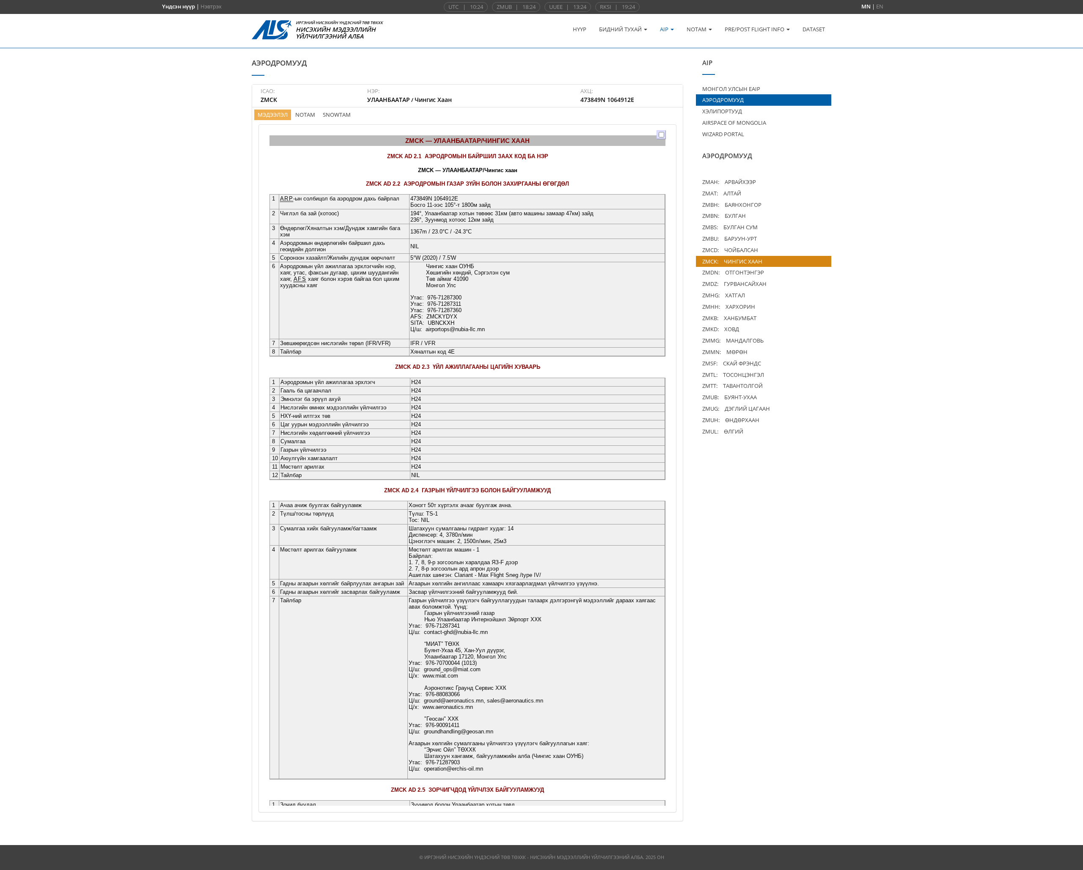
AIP (665, 29)
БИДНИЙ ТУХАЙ (621, 29)
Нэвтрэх (211, 6)
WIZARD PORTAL (723, 134)
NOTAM (697, 29)
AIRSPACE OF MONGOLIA (734, 122)
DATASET (814, 29)
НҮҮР (579, 29)
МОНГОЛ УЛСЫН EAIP (731, 89)
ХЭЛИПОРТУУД (722, 111)
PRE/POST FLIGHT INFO (755, 29)
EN (879, 6)
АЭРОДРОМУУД (723, 100)
